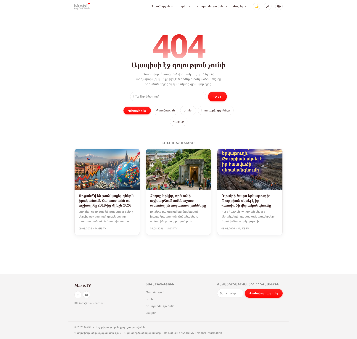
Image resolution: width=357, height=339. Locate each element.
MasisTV (82, 285)
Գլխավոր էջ (137, 110)
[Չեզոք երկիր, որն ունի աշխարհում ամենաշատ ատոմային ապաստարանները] (178, 169)
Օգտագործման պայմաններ (142, 333)
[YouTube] (86, 294)
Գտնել (217, 96)
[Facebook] (77, 294)
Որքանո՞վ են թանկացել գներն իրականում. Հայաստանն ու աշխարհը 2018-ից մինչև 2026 (106, 200)
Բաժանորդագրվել (263, 293)
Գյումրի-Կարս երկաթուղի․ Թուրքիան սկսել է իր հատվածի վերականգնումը (246, 200)
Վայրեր (238, 6)
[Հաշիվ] (267, 6)
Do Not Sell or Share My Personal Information (193, 333)
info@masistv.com (88, 303)
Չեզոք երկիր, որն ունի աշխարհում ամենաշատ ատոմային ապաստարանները (178, 200)
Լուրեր (182, 6)
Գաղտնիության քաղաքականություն (97, 333)
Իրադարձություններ (210, 6)
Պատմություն (160, 6)
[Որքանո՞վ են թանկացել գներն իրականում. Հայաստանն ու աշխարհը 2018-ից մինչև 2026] (107, 169)
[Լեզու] (279, 6)
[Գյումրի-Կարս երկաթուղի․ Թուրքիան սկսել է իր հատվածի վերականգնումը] (249, 169)
